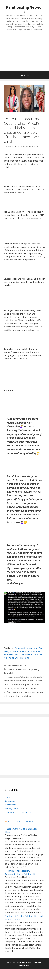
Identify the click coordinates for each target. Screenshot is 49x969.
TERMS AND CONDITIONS (18, 812)
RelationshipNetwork (24, 9)
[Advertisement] (24, 53)
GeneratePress (24, 965)
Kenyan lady (33, 669)
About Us (9, 797)
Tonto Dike (9, 673)
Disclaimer (10, 804)
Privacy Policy (12, 808)
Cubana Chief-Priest (16, 669)
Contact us (10, 800)
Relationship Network (20, 821)
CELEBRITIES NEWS (16, 665)
